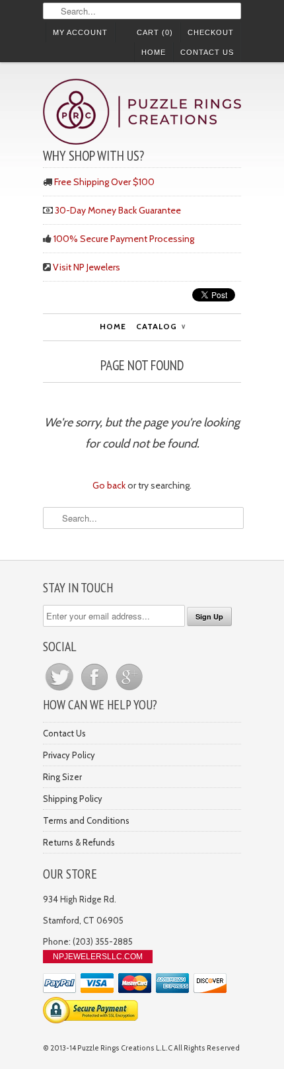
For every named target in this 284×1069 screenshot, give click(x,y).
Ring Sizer (62, 777)
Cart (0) (155, 32)
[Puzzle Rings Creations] (142, 113)
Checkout (211, 32)
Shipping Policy (72, 798)
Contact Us (207, 52)
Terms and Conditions (86, 820)
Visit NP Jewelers (86, 267)
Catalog (160, 326)
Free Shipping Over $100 (104, 182)
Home (153, 52)
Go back (108, 485)
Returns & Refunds (79, 842)
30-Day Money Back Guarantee (118, 210)
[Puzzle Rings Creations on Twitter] (60, 690)
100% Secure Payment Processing (123, 239)
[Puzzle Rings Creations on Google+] (129, 690)
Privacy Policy (69, 755)
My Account (80, 32)
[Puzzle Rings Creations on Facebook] (95, 690)
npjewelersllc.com (98, 956)
